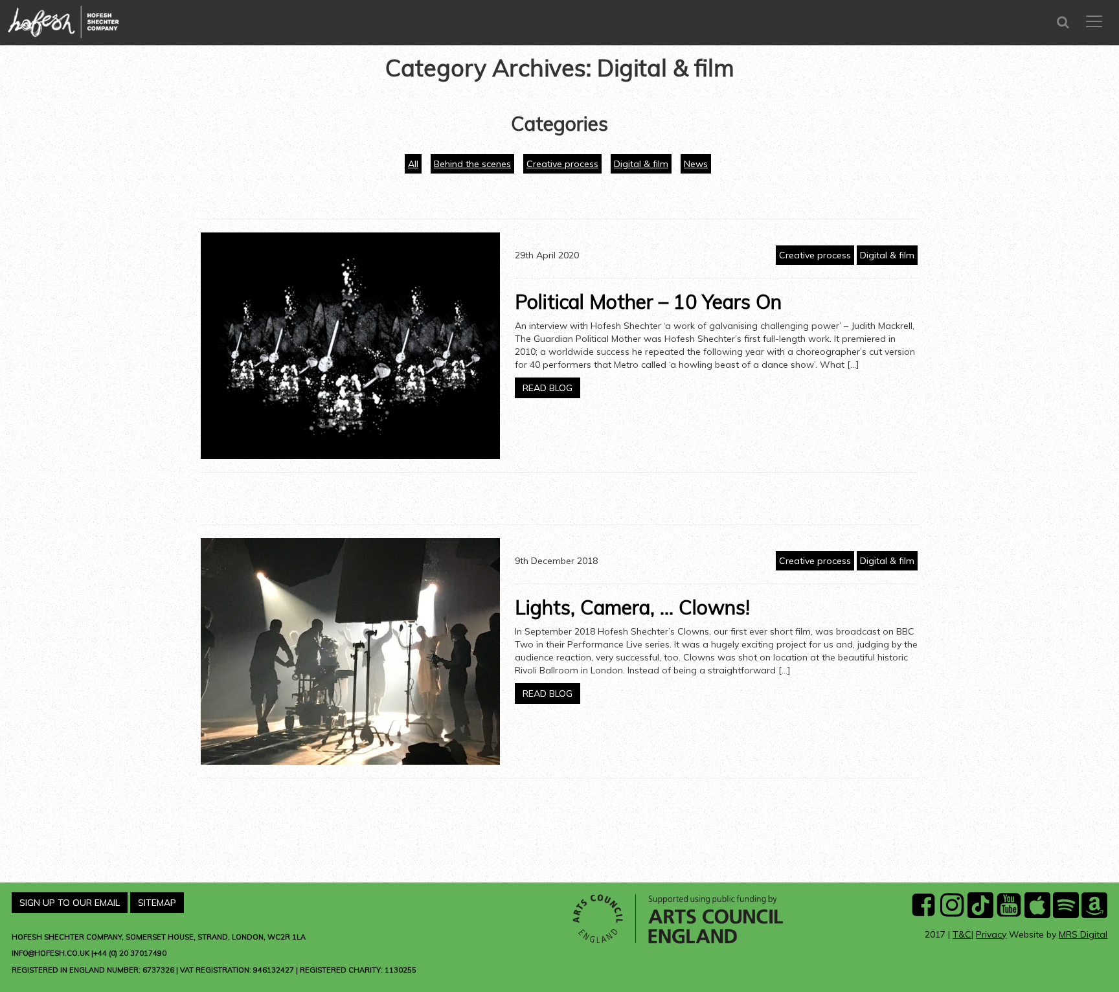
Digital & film (641, 164)
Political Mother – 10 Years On (648, 301)
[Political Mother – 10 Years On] (350, 345)
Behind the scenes (472, 164)
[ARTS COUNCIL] (679, 918)
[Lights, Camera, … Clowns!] (350, 651)
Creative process (562, 164)
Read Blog (547, 388)
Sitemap (157, 902)
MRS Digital (1083, 934)
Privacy (991, 934)
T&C (962, 934)
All (413, 164)
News (696, 164)
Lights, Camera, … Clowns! (632, 607)
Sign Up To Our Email (69, 902)
